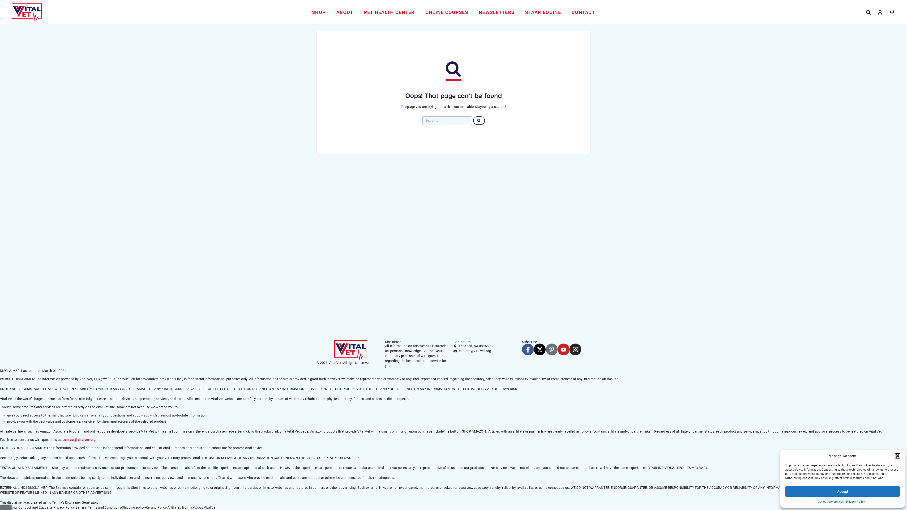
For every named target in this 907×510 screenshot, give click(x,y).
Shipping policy (133, 507)
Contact (583, 12)
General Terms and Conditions (98, 507)
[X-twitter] (540, 349)
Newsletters (496, 12)
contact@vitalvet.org (79, 440)
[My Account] (880, 12)
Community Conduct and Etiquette (26, 507)
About (344, 12)
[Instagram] (575, 349)
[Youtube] (563, 349)
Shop (319, 12)
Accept (842, 491)
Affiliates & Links (180, 507)
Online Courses (446, 12)
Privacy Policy (855, 501)
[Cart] (892, 13)
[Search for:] (447, 120)
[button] (897, 456)
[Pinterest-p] (552, 349)
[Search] (868, 12)
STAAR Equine (543, 12)
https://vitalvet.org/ (151, 379)
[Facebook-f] (528, 349)
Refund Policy (156, 507)
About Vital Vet (205, 507)
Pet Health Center (389, 12)
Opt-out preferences (831, 501)
